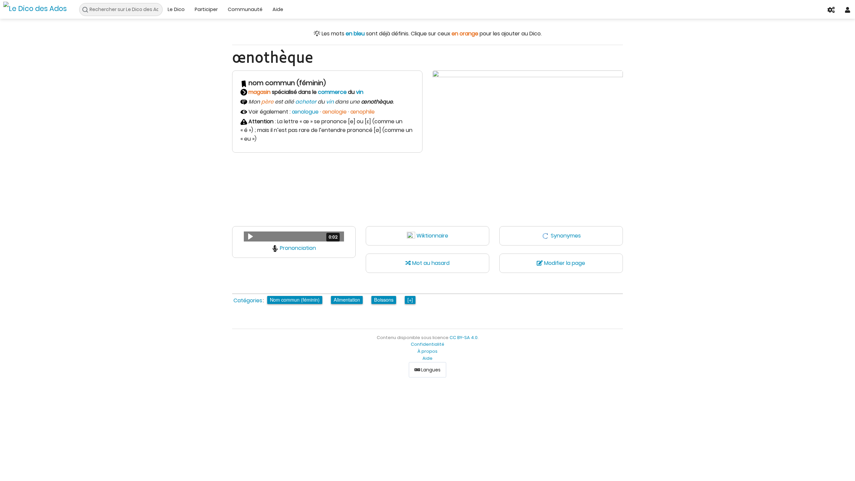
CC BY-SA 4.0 (464, 337)
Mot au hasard (430, 263)
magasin (259, 92)
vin (359, 92)
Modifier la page (564, 263)
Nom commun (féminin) (295, 299)
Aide (278, 9)
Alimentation (347, 299)
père (267, 102)
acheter (305, 102)
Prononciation (298, 248)
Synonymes (566, 235)
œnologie (334, 112)
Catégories (247, 300)
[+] (410, 299)
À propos (427, 351)
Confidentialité (427, 344)
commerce (332, 92)
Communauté (245, 9)
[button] (294, 236)
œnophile (362, 112)
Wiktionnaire (432, 235)
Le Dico (176, 9)
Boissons (383, 299)
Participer (206, 9)
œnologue (305, 112)
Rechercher (87, 9)
